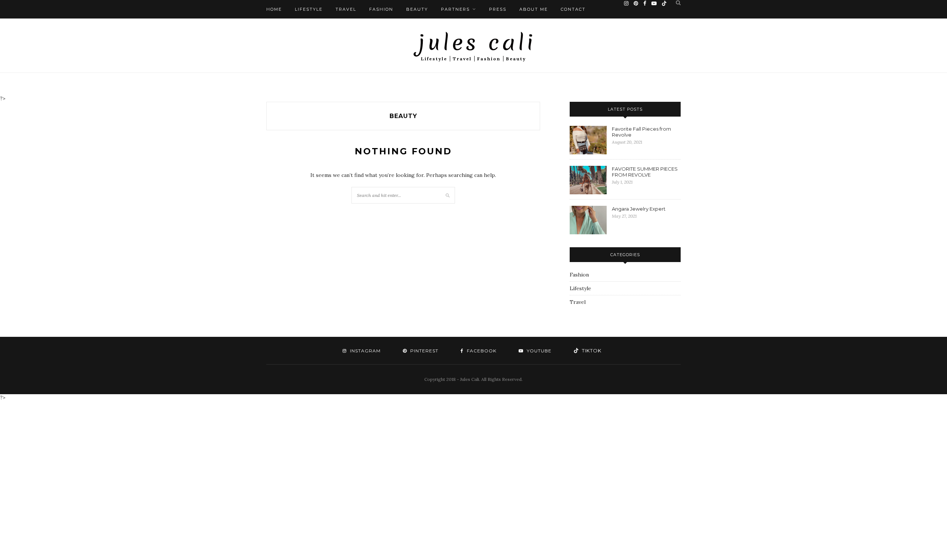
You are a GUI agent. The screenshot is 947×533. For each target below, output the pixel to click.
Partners (455, 9)
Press (497, 9)
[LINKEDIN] (589, 350)
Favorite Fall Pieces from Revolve (641, 132)
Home (274, 9)
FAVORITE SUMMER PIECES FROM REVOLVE (645, 172)
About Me (533, 9)
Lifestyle (309, 9)
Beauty (417, 9)
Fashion (381, 9)
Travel (346, 9)
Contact (573, 9)
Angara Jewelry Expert (638, 209)
